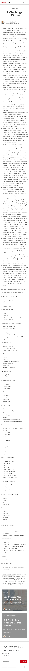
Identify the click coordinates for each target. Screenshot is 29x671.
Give (26, 667)
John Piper (5, 574)
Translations (4, 666)
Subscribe (24, 661)
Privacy (14, 666)
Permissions (10, 666)
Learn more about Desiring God (10, 650)
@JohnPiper (11, 574)
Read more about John (16, 585)
